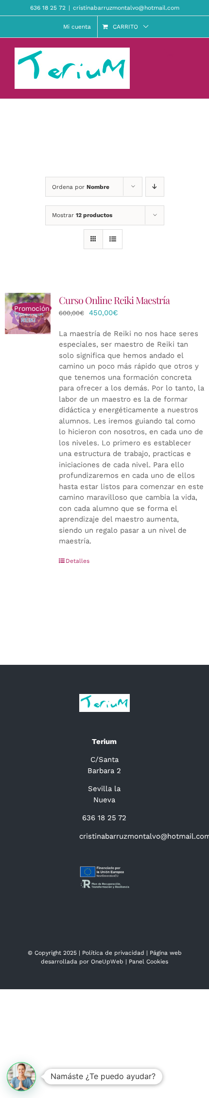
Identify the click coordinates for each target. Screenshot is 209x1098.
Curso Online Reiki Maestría (114, 299)
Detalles (77, 560)
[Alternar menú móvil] (189, 53)
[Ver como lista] (112, 239)
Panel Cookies (148, 961)
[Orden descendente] (154, 187)
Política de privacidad (113, 952)
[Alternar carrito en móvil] (169, 53)
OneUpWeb (107, 961)
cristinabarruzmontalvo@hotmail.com (126, 7)
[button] (21, 1076)
